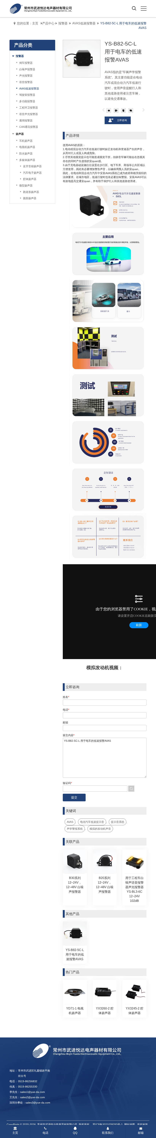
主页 (15, 1132)
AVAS (70, 821)
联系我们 (107, 1132)
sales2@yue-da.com (32, 1097)
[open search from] (134, 8)
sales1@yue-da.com (32, 1091)
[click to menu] (143, 9)
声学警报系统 (75, 828)
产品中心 (48, 23)
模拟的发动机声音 (100, 828)
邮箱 (141, 1132)
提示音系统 (117, 821)
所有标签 (142, 1124)
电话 (45, 1132)
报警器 (63, 23)
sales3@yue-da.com (37, 1102)
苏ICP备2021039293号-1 (108, 1124)
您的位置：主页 (27, 23)
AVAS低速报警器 (84, 23)
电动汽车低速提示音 (92, 821)
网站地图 (129, 1124)
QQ (75, 1132)
